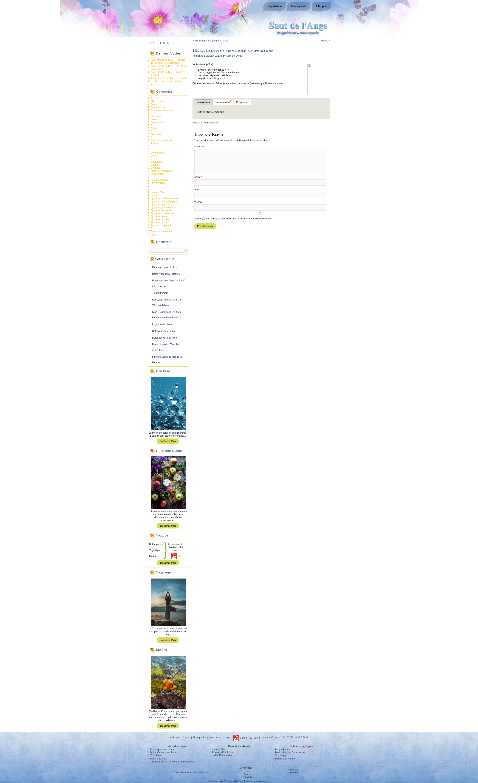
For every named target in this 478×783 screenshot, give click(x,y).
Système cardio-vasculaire (164, 198)
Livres (153, 155)
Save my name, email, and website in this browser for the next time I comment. (233, 218)
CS (179, 555)
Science (154, 195)
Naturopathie (298, 6)
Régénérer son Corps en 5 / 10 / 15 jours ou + (168, 283)
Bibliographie (199, 737)
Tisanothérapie (160, 293)
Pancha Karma (158, 758)
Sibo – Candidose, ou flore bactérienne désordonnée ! (166, 315)
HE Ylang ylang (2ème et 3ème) (212, 40)
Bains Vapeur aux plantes (166, 273)
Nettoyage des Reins (163, 331)
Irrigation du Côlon (162, 324)
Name (198, 177)
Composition (222, 102)
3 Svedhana (187, 761)
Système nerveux (160, 216)
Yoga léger (156, 755)
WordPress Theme (242, 781)
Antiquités (155, 104)
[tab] (203, 102)
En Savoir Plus (168, 441)
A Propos (321, 6)
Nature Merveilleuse (161, 170)
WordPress (224, 781)
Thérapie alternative (161, 231)
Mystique (155, 167)
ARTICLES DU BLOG (164, 43)
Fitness (154, 143)
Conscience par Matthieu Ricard (168, 78)
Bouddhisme (157, 122)
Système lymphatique (162, 213)
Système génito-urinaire (163, 207)
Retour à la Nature (285, 758)
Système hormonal (160, 210)
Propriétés (242, 102)
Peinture (294, 769)
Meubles (155, 164)
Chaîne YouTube (249, 737)
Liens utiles (214, 737)
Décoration (156, 134)
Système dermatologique (163, 201)
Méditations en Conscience (290, 752)
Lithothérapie (157, 152)
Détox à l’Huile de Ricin (164, 337)
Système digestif (159, 204)
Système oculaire (159, 219)
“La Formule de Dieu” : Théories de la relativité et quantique (167, 61)
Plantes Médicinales (223, 752)
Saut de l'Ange (298, 24)
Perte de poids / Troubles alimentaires (165, 347)
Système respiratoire (161, 225)
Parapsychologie (159, 180)
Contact (186, 737)
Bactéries (155, 116)
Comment (200, 146)
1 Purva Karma (158, 761)
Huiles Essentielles (222, 755)
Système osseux (159, 222)
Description (203, 102)
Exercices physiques (161, 140)
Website (198, 202)
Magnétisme (275, 6)
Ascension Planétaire (161, 110)
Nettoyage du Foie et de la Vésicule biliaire (166, 302)
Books (153, 119)
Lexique (227, 737)
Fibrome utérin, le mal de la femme (167, 359)
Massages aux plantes (164, 267)
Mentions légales (269, 737)
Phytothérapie (157, 183)
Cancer (154, 128)
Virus (153, 234)
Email (198, 189)
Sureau (324, 40)
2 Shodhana (173, 761)
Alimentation (157, 101)
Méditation (156, 161)
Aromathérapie (158, 107)
